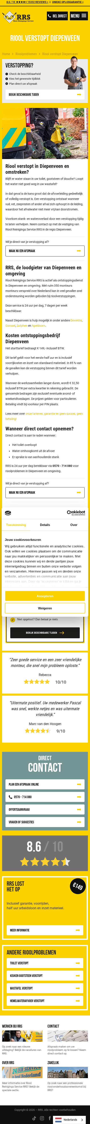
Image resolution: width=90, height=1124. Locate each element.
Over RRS (8, 1062)
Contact (53, 1026)
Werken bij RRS (12, 1026)
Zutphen (22, 325)
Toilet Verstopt (19, 963)
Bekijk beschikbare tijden (24, 94)
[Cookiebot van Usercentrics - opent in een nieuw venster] (67, 513)
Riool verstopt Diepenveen (60, 54)
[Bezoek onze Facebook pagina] (49, 1118)
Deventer (76, 320)
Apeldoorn (38, 325)
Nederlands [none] (70, 1119)
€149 (78, 886)
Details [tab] (45, 524)
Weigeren (45, 608)
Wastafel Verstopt (21, 988)
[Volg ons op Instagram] (42, 1118)
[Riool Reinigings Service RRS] (17, 17)
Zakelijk (53, 1062)
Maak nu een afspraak (22, 251)
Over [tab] (73, 524)
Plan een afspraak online (24, 784)
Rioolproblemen (26, 54)
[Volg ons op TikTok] (34, 1118)
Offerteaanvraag (19, 809)
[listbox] (69, 1120)
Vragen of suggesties (21, 822)
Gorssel (10, 325)
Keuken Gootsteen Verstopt (26, 976)
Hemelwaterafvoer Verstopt (27, 1001)
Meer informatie (19, 930)
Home (6, 54)
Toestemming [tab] (16, 524)
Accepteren (45, 596)
